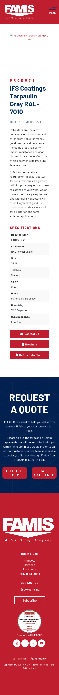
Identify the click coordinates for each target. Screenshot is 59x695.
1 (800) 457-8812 (29, 589)
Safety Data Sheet (31, 355)
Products (29, 560)
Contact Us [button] (31, 334)
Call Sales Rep (44, 473)
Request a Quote (29, 573)
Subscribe (29, 600)
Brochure (30, 344)
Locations (29, 569)
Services (29, 565)
